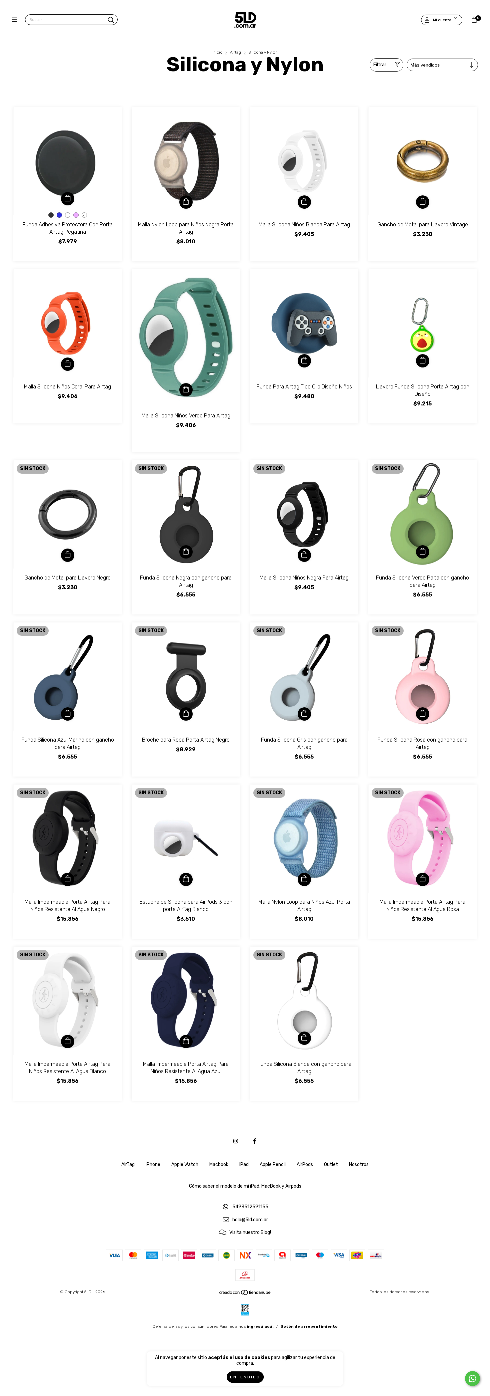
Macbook (218, 1164)
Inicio (217, 52)
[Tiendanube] (245, 1294)
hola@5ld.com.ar (250, 1220)
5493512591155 (250, 1207)
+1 (84, 215)
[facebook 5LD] (255, 1141)
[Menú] (16, 20)
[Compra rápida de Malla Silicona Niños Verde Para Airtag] (186, 389)
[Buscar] (111, 20)
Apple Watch (184, 1164)
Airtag (235, 52)
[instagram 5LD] (236, 1141)
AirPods (305, 1164)
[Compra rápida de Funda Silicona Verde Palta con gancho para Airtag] (422, 552)
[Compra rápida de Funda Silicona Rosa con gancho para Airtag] (422, 714)
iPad (244, 1164)
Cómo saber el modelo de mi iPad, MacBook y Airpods (245, 1186)
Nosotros (359, 1164)
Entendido (245, 1377)
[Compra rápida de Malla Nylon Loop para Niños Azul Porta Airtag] (304, 879)
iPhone (153, 1164)
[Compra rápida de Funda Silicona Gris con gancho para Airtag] (304, 714)
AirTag (128, 1164)
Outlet (331, 1164)
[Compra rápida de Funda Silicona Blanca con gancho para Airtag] (304, 1038)
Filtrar (379, 65)
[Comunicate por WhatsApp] (472, 1378)
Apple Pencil (273, 1164)
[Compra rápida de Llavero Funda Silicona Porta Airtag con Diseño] (422, 360)
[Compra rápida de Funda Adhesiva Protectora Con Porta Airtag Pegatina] (67, 198)
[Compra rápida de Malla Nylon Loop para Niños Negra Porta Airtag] (186, 202)
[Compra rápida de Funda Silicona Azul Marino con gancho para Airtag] (67, 714)
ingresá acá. (260, 1326)
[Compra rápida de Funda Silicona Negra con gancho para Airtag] (186, 552)
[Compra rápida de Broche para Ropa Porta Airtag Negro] (186, 714)
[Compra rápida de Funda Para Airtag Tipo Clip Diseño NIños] (304, 360)
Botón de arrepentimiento (309, 1326)
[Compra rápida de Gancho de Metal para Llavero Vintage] (422, 202)
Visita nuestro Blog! (250, 1233)
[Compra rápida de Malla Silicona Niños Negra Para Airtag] (304, 555)
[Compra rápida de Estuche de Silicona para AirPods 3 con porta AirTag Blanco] (186, 879)
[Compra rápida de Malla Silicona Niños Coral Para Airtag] (67, 364)
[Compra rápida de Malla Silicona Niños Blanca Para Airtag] (304, 202)
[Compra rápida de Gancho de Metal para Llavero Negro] (67, 555)
